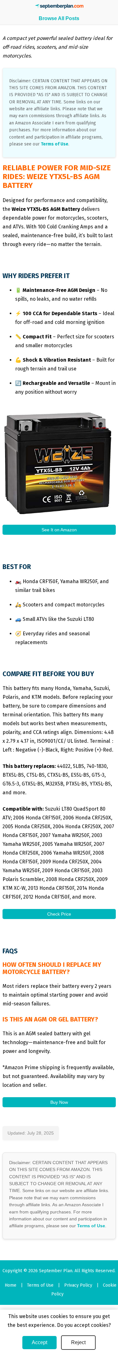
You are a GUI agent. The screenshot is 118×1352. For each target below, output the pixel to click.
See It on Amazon (59, 529)
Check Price (59, 914)
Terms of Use (54, 144)
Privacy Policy (78, 1285)
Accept (39, 1342)
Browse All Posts (59, 18)
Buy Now (59, 1102)
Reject (78, 1342)
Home (10, 1285)
